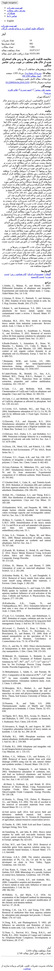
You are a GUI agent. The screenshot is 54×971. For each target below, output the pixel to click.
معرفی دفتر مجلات (16, 10)
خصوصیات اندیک (35, 274)
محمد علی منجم (42, 90)
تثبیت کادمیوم (37, 277)
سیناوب (27, 968)
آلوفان (48, 274)
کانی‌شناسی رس (18, 274)
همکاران (11, 13)
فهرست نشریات (14, 8)
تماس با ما (12, 16)
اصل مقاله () (31, 76)
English (10, 21)
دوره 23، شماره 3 (33, 73)
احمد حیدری (26, 90)
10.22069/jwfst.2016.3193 (17, 82)
